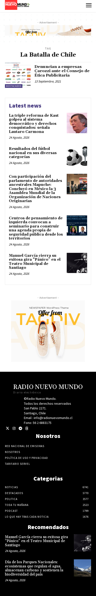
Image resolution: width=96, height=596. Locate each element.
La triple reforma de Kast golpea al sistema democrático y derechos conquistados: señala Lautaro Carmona (34, 123)
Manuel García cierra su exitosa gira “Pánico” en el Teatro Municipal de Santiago (35, 261)
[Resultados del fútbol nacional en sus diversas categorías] (77, 156)
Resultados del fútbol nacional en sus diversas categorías (33, 152)
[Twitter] (7, 428)
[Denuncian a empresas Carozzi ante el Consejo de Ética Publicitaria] (18, 75)
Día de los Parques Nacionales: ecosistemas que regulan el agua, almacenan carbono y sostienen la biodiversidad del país (34, 568)
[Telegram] (20, 428)
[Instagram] (13, 428)
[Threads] (26, 428)
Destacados (13, 86)
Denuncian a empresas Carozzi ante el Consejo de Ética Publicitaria (62, 71)
